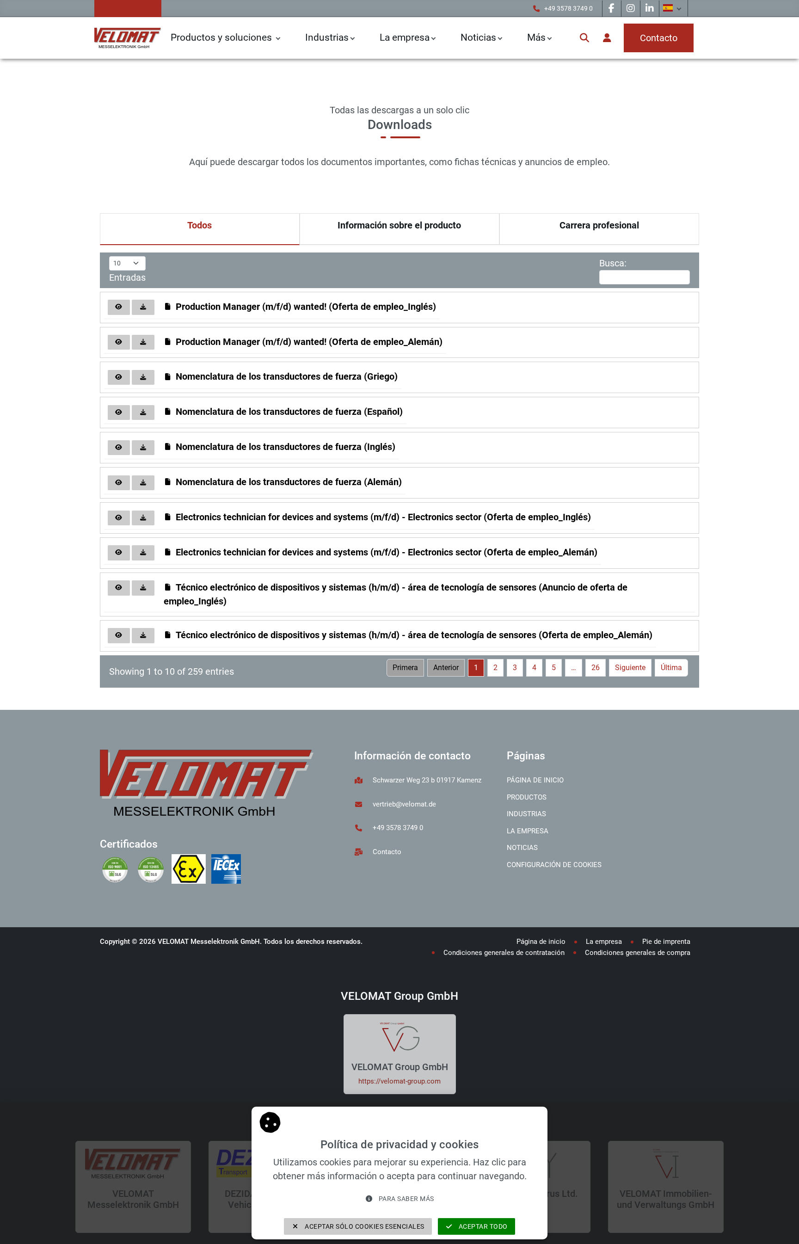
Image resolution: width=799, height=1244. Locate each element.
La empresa (405, 37)
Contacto (387, 852)
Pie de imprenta (666, 941)
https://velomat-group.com (399, 1081)
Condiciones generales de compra (637, 952)
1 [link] (476, 667)
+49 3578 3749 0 (568, 8)
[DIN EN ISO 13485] (153, 870)
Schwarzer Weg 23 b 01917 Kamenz (427, 780)
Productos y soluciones (222, 37)
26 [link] (595, 667)
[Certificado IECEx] (228, 870)
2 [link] (495, 667)
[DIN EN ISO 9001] (117, 870)
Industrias (327, 37)
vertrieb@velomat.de (404, 804)
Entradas (127, 277)
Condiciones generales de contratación (504, 952)
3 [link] (515, 667)
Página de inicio (535, 780)
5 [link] (554, 667)
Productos (527, 797)
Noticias (522, 848)
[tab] (200, 229)
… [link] (573, 667)
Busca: (613, 263)
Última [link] (671, 667)
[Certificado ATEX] (191, 870)
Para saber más (405, 1198)
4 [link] (534, 667)
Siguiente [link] (630, 667)
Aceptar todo (482, 1226)
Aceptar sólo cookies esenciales (363, 1226)
